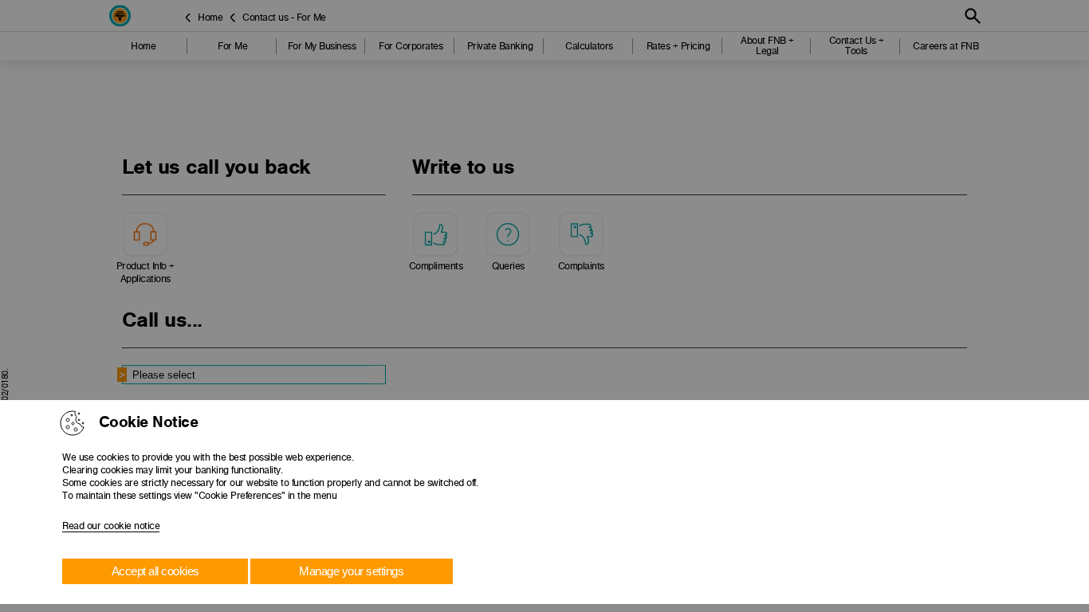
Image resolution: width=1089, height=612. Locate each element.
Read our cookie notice (110, 526)
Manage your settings (351, 571)
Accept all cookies (155, 571)
